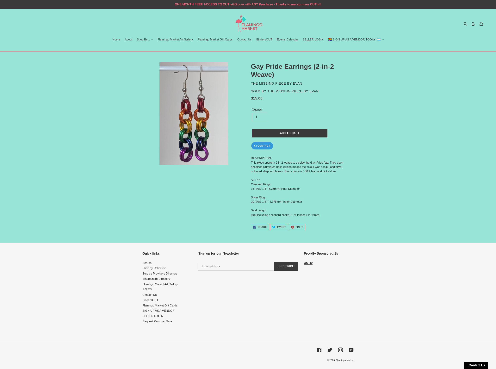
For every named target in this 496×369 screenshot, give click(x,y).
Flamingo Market (345, 360)
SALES (147, 289)
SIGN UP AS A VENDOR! (158, 310)
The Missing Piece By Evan (293, 91)
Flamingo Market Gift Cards (159, 305)
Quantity (257, 109)
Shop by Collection (154, 268)
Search (147, 262)
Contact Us (149, 294)
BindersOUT (150, 300)
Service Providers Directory (159, 273)
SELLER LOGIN (152, 316)
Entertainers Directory (156, 278)
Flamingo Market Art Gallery (160, 284)
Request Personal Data (157, 321)
